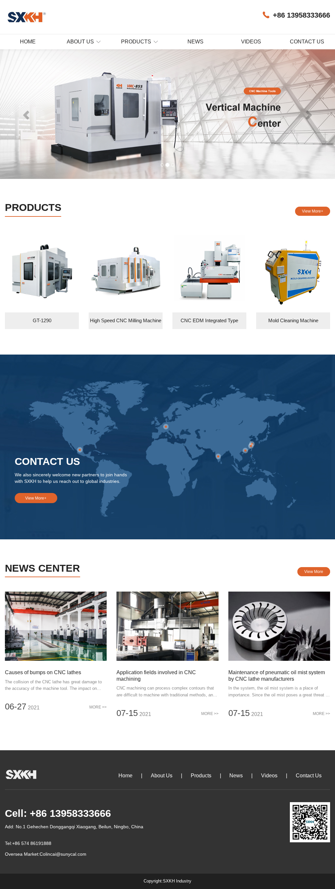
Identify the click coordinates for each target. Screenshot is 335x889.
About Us (81, 41)
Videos (251, 41)
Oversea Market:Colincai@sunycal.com (45, 854)
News (195, 41)
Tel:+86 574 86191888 (28, 843)
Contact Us (307, 41)
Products (136, 41)
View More (313, 571)
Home (28, 41)
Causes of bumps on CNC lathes (43, 672)
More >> (98, 707)
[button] (25, 113)
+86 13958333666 (301, 15)
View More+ (312, 211)
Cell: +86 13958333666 (58, 813)
